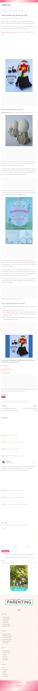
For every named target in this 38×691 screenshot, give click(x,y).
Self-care (5, 656)
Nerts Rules (6, 643)
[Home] (1, 10)
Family (4, 654)
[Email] (21, 686)
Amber (8, 461)
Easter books (20, 26)
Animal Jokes (6, 617)
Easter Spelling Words (6, 369)
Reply (35, 461)
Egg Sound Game (5, 372)
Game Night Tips (7, 641)
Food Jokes (6, 620)
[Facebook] (2, 1)
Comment (4, 528)
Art (4, 667)
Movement (5, 674)
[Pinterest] (4, 1)
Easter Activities (11, 401)
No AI (9, 682)
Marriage (5, 658)
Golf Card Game (7, 634)
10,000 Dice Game (7, 635)
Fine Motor (5, 676)
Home (28, 682)
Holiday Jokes (6, 624)
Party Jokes (6, 622)
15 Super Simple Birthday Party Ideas (29, 408)
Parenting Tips (6, 650)
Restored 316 (32, 688)
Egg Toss (3, 370)
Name (3, 546)
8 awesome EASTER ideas (12, 435)
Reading (5, 669)
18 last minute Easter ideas (12, 449)
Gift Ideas (5, 659)
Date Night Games (7, 639)
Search (2, 560)
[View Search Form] (36, 1)
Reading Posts (26, 401)
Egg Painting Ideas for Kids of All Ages (15, 455)
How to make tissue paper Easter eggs (10, 32)
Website (28, 546)
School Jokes (6, 619)
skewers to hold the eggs (11, 310)
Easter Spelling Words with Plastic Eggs (15, 442)
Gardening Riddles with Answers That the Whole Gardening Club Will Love (9, 409)
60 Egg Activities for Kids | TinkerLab (14, 497)
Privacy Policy (19, 682)
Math (4, 672)
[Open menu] (36, 5)
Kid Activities (3, 12)
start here (30, 557)
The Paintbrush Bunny (27, 260)
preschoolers (19, 401)
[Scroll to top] (36, 687)
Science (5, 671)
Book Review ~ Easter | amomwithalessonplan (17, 504)
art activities (4, 401)
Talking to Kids (6, 652)
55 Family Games (7, 637)
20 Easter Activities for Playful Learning (15, 490)
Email (15, 546)
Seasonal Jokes (7, 626)
